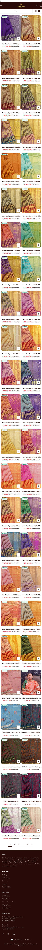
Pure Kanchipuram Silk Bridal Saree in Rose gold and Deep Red (31, 44)
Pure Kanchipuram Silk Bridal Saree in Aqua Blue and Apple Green (31, 182)
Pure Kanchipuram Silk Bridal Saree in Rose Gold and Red (10, 113)
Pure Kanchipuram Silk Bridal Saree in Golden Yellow (10, 457)
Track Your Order (6, 887)
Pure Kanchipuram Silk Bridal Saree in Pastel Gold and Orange (10, 526)
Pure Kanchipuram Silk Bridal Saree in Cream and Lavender (31, 595)
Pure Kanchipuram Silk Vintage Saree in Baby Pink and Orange (11, 595)
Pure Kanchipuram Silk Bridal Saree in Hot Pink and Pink (10, 388)
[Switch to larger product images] (35, 11)
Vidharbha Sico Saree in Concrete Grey (11, 801)
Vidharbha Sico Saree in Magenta (31, 801)
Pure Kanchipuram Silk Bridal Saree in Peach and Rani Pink (10, 629)
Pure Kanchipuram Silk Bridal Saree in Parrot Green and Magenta (31, 78)
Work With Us (5, 878)
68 (27, 844)
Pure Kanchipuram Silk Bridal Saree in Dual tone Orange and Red (11, 664)
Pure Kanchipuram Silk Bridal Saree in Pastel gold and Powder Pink (10, 354)
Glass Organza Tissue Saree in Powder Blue (11, 733)
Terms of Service (6, 908)
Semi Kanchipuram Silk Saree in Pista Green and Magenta (11, 836)
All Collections (6, 896)
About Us (4, 884)
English (27, 939)
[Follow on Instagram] (8, 934)
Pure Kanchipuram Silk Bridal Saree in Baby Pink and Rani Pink (31, 319)
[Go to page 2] (32, 844)
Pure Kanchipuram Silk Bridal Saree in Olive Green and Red (31, 216)
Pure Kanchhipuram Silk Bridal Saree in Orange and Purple (11, 251)
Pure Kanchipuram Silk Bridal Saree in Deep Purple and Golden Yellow (10, 285)
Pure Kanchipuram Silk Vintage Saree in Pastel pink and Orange (10, 492)
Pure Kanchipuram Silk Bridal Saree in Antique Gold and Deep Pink (10, 78)
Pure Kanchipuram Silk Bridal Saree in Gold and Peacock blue (11, 147)
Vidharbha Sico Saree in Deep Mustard (31, 767)
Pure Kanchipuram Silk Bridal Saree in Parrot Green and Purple (31, 526)
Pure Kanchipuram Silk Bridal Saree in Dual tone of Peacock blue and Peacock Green (31, 388)
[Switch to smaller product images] (39, 11)
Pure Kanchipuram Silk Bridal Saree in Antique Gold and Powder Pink (10, 319)
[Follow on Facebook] (3, 934)
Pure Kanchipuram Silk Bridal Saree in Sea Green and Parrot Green (31, 251)
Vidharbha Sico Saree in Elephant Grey (31, 733)
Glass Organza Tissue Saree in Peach (31, 698)
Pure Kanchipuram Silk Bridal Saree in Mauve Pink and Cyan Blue (11, 560)
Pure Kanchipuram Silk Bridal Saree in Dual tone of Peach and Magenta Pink (10, 423)
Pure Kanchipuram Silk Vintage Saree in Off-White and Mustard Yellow (31, 629)
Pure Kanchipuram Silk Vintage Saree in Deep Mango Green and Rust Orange (31, 664)
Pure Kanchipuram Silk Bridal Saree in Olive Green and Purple (31, 113)
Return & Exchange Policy (8, 902)
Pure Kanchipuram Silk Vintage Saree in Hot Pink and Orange (31, 492)
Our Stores (5, 881)
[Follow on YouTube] (14, 934)
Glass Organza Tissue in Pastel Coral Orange (11, 698)
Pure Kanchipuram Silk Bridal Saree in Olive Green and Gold (11, 216)
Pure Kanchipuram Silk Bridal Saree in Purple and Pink (31, 560)
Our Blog (4, 875)
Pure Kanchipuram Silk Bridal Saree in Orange (10, 182)
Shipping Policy (6, 905)
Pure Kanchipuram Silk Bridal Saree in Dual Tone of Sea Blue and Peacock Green (31, 423)
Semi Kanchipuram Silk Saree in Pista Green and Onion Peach (31, 836)
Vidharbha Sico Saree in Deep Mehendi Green (11, 767)
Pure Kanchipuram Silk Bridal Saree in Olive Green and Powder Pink (31, 147)
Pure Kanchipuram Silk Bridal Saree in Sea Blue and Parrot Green (31, 285)
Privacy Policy (5, 899)
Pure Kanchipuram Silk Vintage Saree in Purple (11, 44)
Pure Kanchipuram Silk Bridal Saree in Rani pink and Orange (31, 457)
